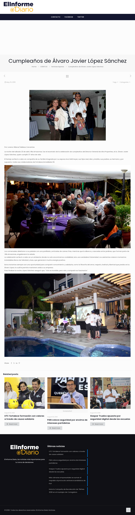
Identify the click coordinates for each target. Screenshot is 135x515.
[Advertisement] (67, 39)
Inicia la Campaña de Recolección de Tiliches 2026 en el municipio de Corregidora (66, 490)
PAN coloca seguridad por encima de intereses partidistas (67, 461)
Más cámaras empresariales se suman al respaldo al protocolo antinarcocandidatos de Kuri (67, 480)
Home (34, 66)
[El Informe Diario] (18, 7)
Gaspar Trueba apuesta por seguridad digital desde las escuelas (67, 470)
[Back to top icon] (128, 510)
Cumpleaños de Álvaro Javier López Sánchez (85, 66)
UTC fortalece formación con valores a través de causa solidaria (67, 452)
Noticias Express (57, 66)
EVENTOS (44, 66)
